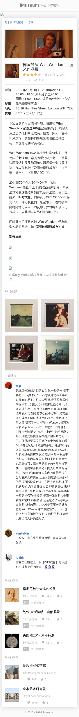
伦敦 (30, 22)
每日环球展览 (14, 22)
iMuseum (48, 712)
